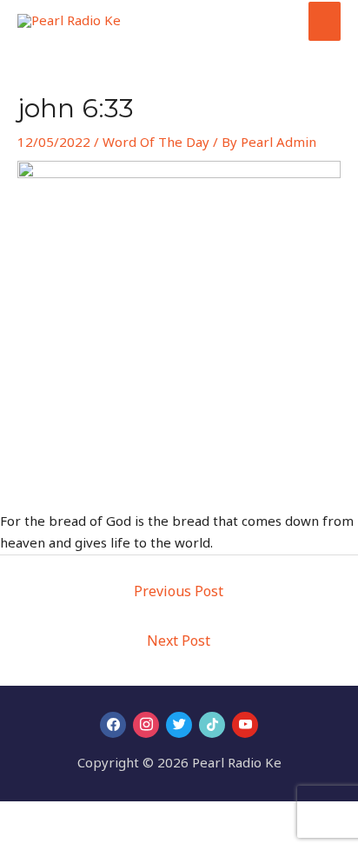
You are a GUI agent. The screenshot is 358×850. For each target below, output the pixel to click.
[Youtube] (245, 725)
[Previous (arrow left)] (17, 841)
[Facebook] (112, 725)
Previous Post (178, 591)
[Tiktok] (212, 725)
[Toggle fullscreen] (55, 817)
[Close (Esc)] (132, 817)
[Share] (93, 817)
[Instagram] (145, 725)
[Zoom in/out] (17, 817)
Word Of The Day (156, 141)
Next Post (178, 640)
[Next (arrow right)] (55, 841)
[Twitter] (179, 725)
